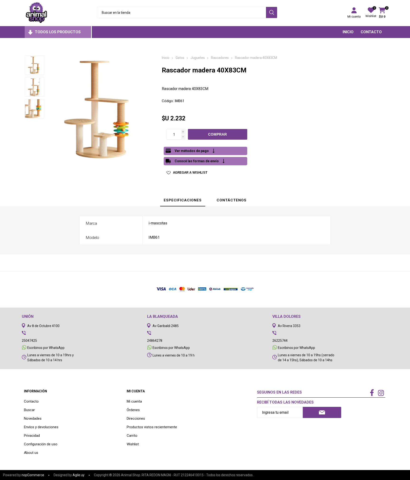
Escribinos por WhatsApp (46, 348)
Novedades (33, 418)
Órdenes (133, 410)
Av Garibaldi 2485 (166, 326)
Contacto (31, 401)
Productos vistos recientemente (152, 427)
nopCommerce (33, 475)
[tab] (182, 200)
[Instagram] (381, 393)
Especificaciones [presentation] (183, 200)
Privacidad (32, 435)
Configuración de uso (40, 444)
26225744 (280, 340)
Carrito (132, 435)
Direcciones (136, 418)
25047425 (29, 340)
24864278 (154, 340)
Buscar (29, 410)
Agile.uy (78, 475)
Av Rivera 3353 (289, 326)
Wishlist (133, 444)
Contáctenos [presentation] (232, 200)
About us (31, 453)
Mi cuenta (354, 16)
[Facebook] (372, 393)
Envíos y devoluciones (41, 427)
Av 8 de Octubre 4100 (43, 326)
